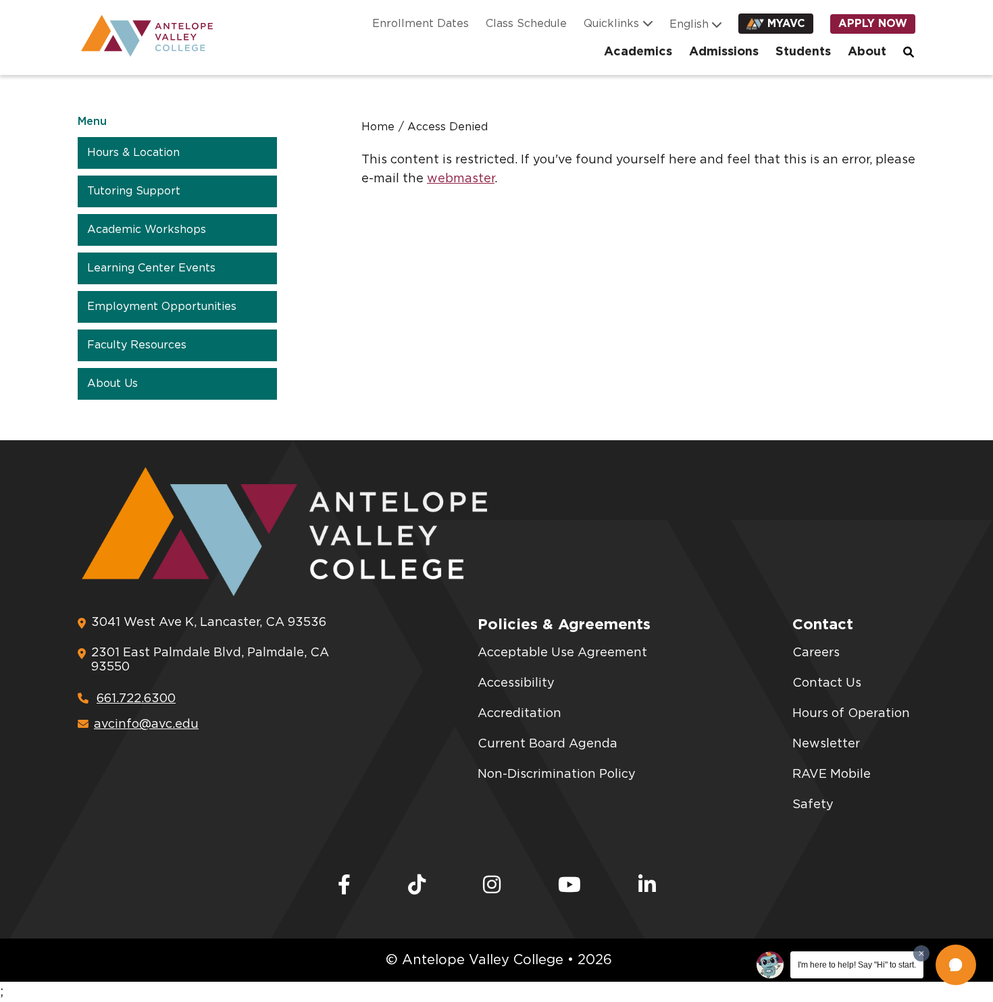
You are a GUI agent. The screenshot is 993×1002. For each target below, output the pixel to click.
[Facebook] (344, 886)
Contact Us (826, 683)
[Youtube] (569, 886)
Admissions (724, 52)
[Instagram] (492, 886)
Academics (638, 52)
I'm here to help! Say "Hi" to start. (857, 965)
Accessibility (516, 683)
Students (803, 52)
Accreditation (519, 714)
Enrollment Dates (420, 23)
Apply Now (872, 23)
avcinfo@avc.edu (146, 724)
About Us (112, 383)
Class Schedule (526, 23)
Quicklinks (611, 23)
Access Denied (447, 127)
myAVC (786, 23)
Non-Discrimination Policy (557, 774)
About (867, 52)
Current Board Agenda (547, 744)
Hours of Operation (851, 714)
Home (377, 127)
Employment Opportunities (161, 306)
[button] (956, 965)
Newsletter (826, 744)
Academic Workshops (146, 229)
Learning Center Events (151, 268)
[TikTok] (417, 886)
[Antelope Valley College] (142, 36)
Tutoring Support (133, 191)
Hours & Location (133, 152)
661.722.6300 (136, 699)
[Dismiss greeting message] (921, 953)
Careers (816, 653)
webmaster (460, 179)
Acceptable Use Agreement (562, 653)
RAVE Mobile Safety (831, 789)
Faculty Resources (136, 345)
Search (909, 52)
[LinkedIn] (647, 886)
